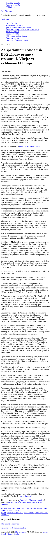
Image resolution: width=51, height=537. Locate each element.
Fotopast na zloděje (13, 5)
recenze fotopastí (25, 496)
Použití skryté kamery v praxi (17, 40)
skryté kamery (32, 502)
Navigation (5, 19)
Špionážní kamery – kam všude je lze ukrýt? (22, 30)
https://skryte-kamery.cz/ (10, 524)
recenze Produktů (12, 34)
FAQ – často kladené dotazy (16, 36)
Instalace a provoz (12, 32)
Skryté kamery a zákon (14, 25)
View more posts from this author (13, 528)
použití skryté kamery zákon (29, 146)
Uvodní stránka (11, 23)
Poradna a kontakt (12, 38)
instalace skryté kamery (17, 502)
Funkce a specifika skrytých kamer (19, 27)
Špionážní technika (13, 3)
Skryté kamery (6, 11)
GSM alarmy (10, 7)
